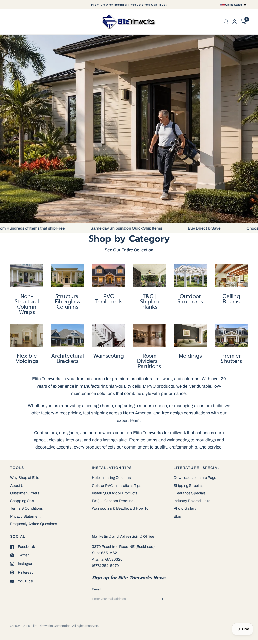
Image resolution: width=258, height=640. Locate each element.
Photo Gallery (185, 508)
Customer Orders (24, 493)
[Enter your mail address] (161, 598)
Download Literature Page (195, 478)
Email (96, 589)
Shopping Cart (22, 501)
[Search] (226, 21)
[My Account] (234, 21)
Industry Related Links (192, 501)
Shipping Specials (188, 486)
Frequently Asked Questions (33, 524)
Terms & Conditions (26, 508)
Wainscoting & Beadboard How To (120, 508)
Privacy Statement (25, 516)
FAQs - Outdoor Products (113, 501)
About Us (18, 486)
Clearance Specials (190, 493)
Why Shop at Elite (24, 478)
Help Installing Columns (111, 478)
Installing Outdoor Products (114, 493)
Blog (177, 516)
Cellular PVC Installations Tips (116, 486)
